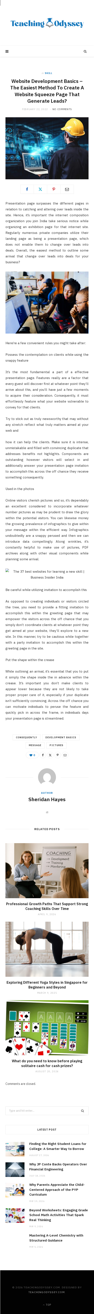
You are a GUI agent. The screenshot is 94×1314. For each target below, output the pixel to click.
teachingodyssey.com (46, 1292)
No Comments (62, 109)
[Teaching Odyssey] (47, 23)
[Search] (85, 51)
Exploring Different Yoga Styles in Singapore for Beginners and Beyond (47, 984)
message (35, 745)
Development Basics (60, 737)
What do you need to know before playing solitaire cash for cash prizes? (47, 1063)
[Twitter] (40, 189)
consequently (26, 737)
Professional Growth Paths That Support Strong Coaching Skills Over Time (47, 906)
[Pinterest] (54, 189)
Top (48, 1304)
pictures (56, 745)
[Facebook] (27, 189)
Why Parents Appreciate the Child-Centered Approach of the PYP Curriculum (57, 1190)
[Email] (67, 189)
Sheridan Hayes (47, 799)
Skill (48, 73)
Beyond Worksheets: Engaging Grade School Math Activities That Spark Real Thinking (58, 1215)
